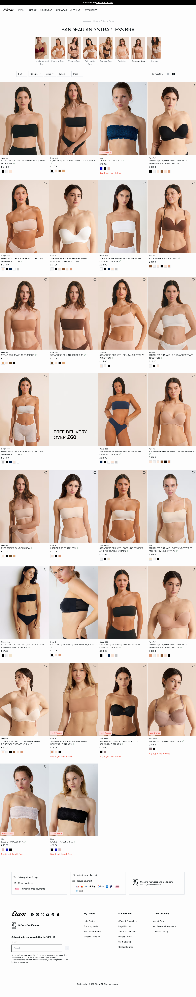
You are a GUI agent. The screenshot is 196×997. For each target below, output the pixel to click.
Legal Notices (124, 926)
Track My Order (91, 926)
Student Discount (92, 936)
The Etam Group (160, 931)
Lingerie (96, 21)
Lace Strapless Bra (110, 160)
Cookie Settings (125, 947)
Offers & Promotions (127, 921)
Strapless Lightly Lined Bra (165, 741)
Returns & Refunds (92, 931)
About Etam (158, 921)
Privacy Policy (125, 936)
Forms (111, 21)
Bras (104, 21)
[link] (20, 10)
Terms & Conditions (127, 931)
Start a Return (124, 942)
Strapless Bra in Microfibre (18, 355)
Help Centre (89, 921)
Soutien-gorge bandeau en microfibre (73, 160)
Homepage (86, 21)
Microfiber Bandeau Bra (163, 258)
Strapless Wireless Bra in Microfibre (72, 644)
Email (14, 942)
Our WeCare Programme (164, 926)
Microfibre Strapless (63, 548)
